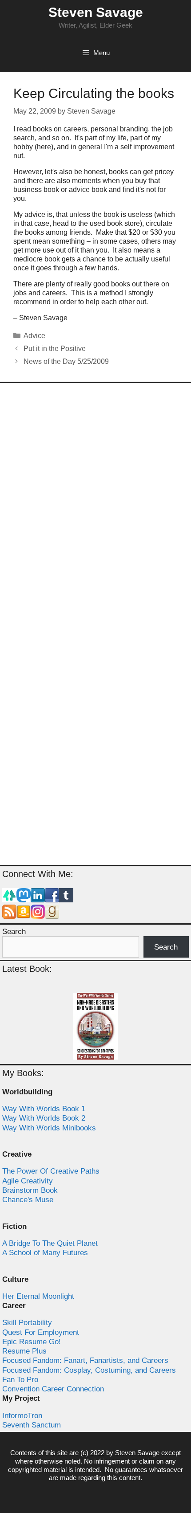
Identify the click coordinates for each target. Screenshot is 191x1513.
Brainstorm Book (30, 1190)
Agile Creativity (27, 1181)
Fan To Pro (20, 1379)
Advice (34, 335)
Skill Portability (27, 1322)
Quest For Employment (40, 1332)
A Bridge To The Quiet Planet (50, 1243)
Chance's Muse (27, 1199)
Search (14, 931)
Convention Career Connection (53, 1389)
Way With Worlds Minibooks (49, 1128)
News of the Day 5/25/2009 (66, 361)
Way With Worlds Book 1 (43, 1109)
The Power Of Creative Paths (50, 1171)
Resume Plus (24, 1351)
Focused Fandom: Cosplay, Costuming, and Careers (89, 1370)
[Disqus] (95, 507)
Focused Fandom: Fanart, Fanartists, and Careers (85, 1360)
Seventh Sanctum (31, 1425)
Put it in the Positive (55, 348)
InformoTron (22, 1415)
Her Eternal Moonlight (38, 1296)
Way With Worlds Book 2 (43, 1118)
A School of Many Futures (45, 1252)
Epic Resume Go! (31, 1342)
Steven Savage (95, 12)
